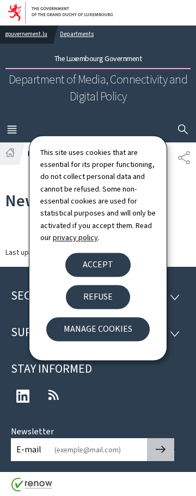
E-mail (28, 449)
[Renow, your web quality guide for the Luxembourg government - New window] (32, 488)
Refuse (98, 296)
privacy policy (75, 238)
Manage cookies (98, 328)
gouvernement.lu (26, 34)
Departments (77, 34)
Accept (98, 264)
